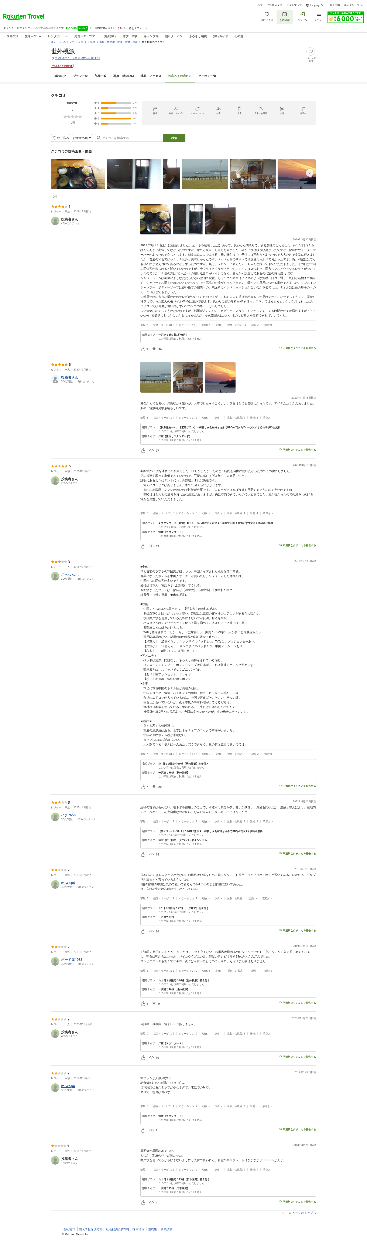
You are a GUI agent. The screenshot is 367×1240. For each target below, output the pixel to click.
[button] (78, 174)
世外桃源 (63, 51)
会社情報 (69, 1229)
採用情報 (138, 1229)
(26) (123, 76)
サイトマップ (294, 5)
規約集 (152, 1229)
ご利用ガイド (274, 5)
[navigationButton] (309, 173)
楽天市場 (335, 5)
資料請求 (166, 1229)
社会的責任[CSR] (117, 1229)
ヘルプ (259, 5)
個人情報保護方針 (91, 1229)
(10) (180, 76)
